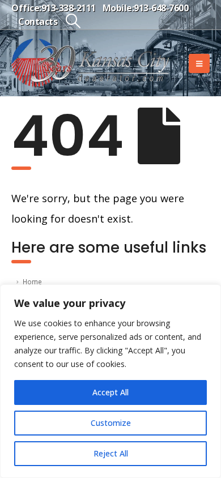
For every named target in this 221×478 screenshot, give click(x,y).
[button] (73, 21)
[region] (110, 381)
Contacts (37, 21)
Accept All (110, 392)
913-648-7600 (161, 8)
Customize (111, 422)
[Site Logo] (90, 63)
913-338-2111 (68, 8)
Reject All (111, 453)
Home (32, 281)
